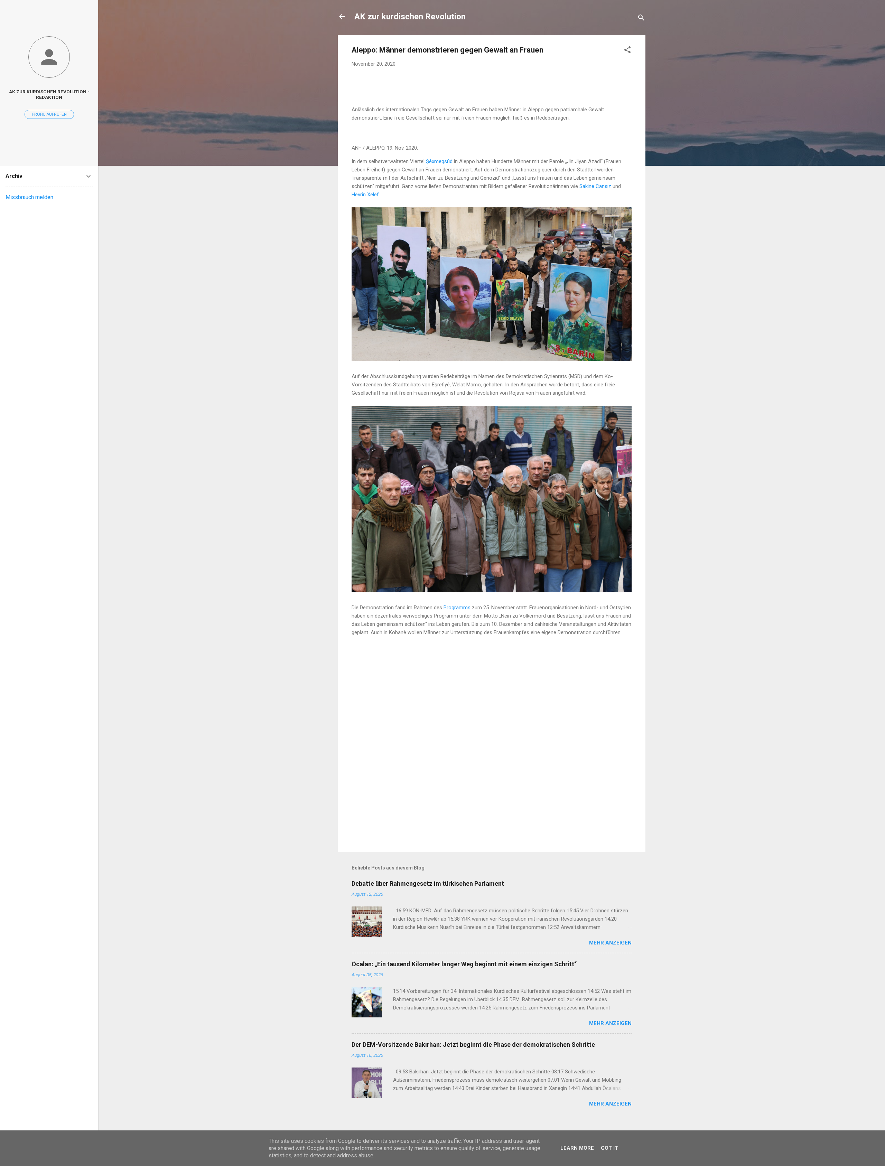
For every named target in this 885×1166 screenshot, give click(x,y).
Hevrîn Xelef (365, 194)
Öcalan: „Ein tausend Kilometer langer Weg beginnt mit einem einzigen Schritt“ (464, 964)
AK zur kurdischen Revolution (410, 16)
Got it (609, 1148)
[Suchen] (641, 18)
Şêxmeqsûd (440, 161)
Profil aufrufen (49, 114)
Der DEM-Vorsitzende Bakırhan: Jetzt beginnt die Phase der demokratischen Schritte (473, 1044)
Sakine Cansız (595, 186)
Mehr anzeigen (610, 943)
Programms (458, 607)
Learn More (577, 1148)
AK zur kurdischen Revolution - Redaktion (49, 94)
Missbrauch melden (29, 197)
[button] (627, 51)
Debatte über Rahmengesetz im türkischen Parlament (428, 883)
